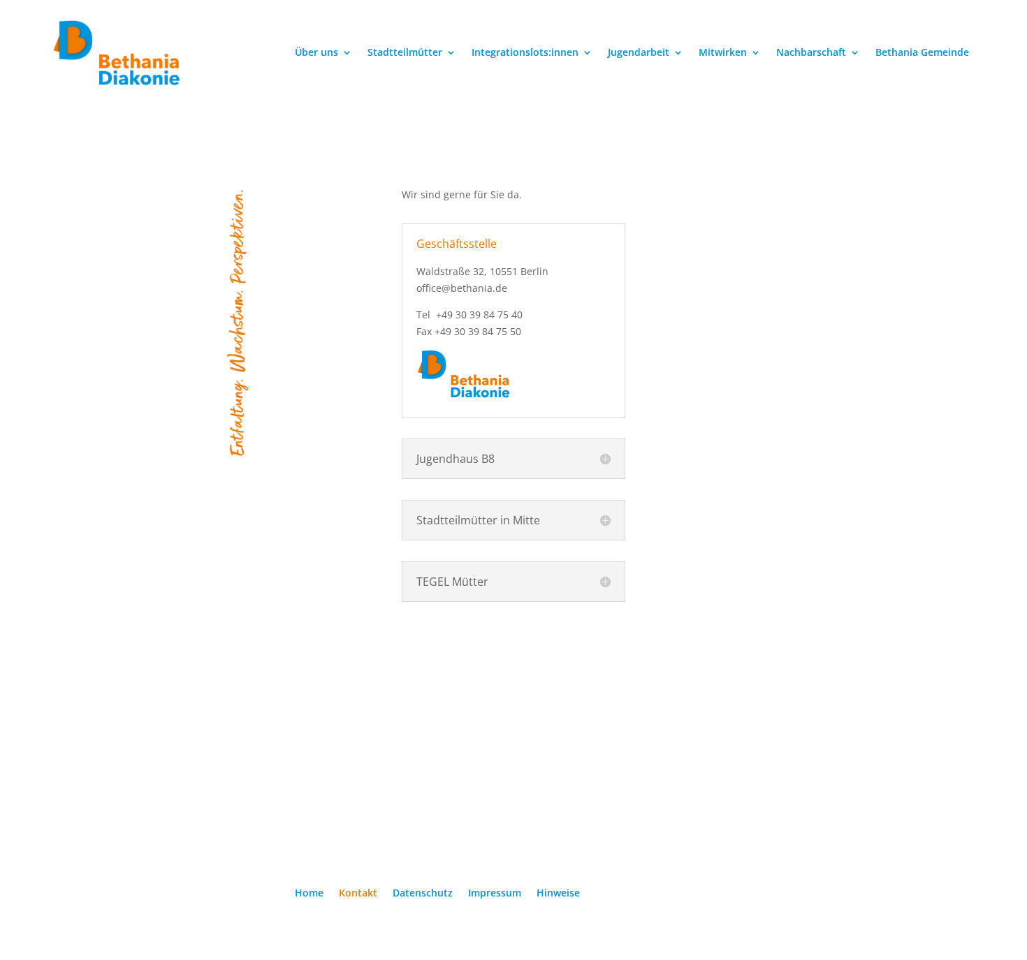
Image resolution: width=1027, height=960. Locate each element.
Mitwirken (723, 53)
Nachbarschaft (811, 53)
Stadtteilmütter (404, 53)
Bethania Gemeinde (922, 53)
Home (309, 893)
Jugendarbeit (638, 53)
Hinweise (558, 893)
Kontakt (358, 893)
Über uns (316, 53)
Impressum (494, 893)
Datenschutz (423, 893)
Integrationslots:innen (525, 53)
